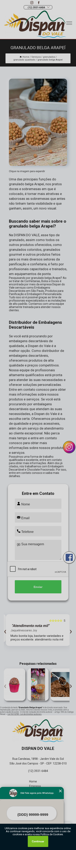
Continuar (38, 841)
